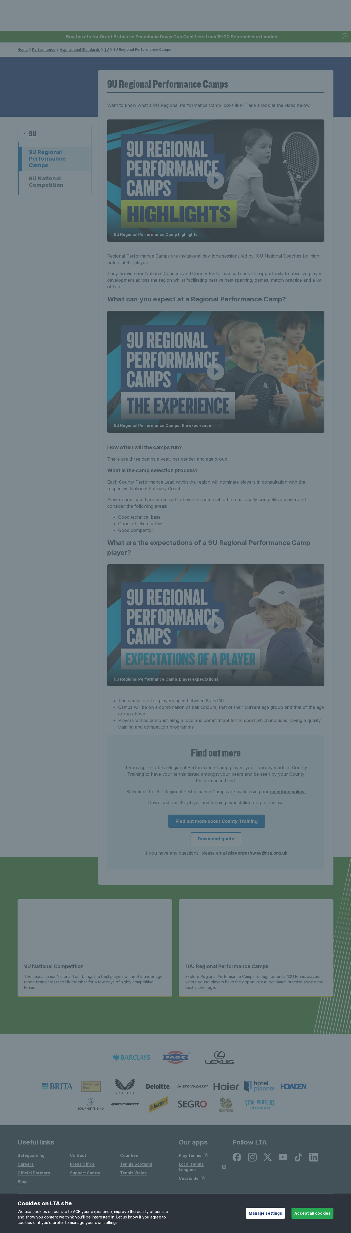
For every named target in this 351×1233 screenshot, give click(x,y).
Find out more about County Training (217, 821)
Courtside (189, 1178)
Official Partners (34, 1173)
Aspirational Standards (80, 49)
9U (106, 49)
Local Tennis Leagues (191, 1167)
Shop (23, 1181)
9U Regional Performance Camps (47, 159)
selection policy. (288, 791)
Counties (129, 1155)
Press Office (82, 1164)
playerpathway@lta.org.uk (257, 853)
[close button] (345, 36)
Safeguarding (31, 1155)
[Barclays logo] (131, 1057)
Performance (43, 49)
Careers (26, 1164)
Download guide (216, 838)
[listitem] (57, 1086)
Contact (78, 1155)
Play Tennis (190, 1155)
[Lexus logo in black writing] (219, 1057)
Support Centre (85, 1173)
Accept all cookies (312, 1213)
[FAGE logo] (175, 1057)
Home (23, 49)
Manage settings (265, 1213)
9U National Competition (46, 181)
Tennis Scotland (136, 1164)
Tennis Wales (133, 1173)
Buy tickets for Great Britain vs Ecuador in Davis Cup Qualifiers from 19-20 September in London (171, 36)
